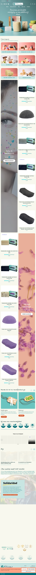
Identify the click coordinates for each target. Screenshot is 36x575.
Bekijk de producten (9, 160)
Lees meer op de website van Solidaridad (10, 494)
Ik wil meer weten (6, 570)
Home (25, 565)
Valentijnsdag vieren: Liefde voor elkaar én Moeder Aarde (8, 463)
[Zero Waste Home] (9, 60)
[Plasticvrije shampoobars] (26, 60)
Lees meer (4, 416)
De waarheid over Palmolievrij (24, 462)
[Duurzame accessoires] (26, 73)
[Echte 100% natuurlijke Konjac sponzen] (9, 47)
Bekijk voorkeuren (28, 571)
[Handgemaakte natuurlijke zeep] (26, 47)
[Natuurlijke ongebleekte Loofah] (9, 73)
